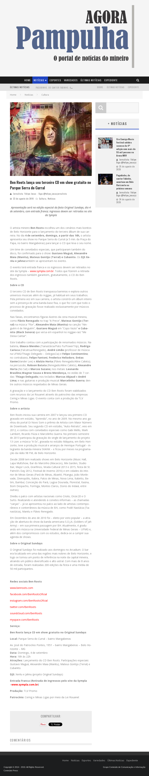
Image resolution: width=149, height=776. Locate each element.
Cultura (42, 198)
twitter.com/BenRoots (23, 607)
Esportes (55, 80)
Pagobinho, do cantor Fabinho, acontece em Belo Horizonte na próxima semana (124, 182)
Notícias (39, 80)
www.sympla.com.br (42, 271)
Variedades (71, 80)
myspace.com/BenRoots (24, 619)
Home (27, 80)
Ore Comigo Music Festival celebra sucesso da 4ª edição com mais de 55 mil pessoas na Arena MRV (125, 147)
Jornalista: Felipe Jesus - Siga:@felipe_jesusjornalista (40, 193)
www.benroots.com (21, 588)
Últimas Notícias (90, 80)
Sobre (100, 87)
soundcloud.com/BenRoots (26, 613)
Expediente (111, 80)
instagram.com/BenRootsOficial (29, 600)
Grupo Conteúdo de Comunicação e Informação (124, 767)
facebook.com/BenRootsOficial (28, 594)
